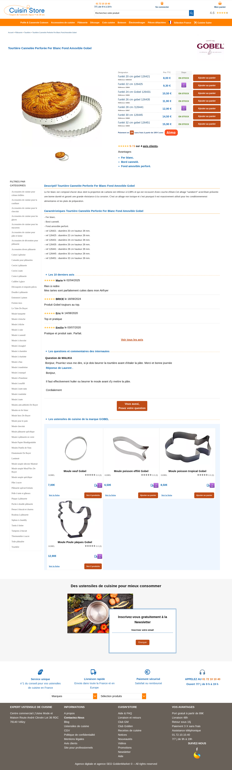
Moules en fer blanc (20, 410)
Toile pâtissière (18, 541)
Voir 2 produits (93, 566)
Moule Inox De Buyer (21, 415)
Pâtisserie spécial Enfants (22, 488)
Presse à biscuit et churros (22, 509)
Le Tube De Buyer (20, 308)
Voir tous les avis (132, 339)
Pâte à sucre (17, 482)
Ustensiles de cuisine (76, 726)
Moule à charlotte (19, 356)
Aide (120, 756)
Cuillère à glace (18, 281)
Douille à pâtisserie (20, 292)
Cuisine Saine (204, 23)
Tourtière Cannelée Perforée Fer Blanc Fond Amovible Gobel (54, 33)
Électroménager (137, 22)
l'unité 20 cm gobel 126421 (134, 76)
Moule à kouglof (19, 346)
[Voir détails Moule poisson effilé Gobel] (131, 448)
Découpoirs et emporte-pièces (24, 287)
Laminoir (15, 458)
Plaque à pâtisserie (19, 499)
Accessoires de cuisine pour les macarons (25, 226)
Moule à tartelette (19, 394)
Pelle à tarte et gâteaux (21, 493)
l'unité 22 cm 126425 (130, 84)
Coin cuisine (108, 22)
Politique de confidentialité (79, 734)
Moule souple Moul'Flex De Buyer (23, 470)
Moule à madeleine (20, 367)
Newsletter (124, 751)
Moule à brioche (18, 319)
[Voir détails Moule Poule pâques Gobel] (75, 519)
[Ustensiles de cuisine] (24, 14)
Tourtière (27, 33)
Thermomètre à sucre (20, 536)
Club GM (123, 721)
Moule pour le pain (20, 421)
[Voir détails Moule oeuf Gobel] (75, 448)
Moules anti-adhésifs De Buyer (25, 405)
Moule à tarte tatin (19, 389)
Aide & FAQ (125, 713)
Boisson (122, 22)
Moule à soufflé (18, 383)
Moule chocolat (18, 426)
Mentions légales (74, 739)
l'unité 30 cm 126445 (130, 114)
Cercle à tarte (17, 271)
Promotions (125, 747)
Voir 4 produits (93, 495)
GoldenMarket (122, 763)
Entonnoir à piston (19, 297)
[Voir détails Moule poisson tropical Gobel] (187, 448)
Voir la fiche (54, 495)
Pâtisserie (82, 22)
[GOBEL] (210, 59)
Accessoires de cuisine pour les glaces (25, 218)
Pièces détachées (157, 22)
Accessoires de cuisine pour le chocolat (24, 210)
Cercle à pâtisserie (19, 265)
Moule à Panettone (19, 378)
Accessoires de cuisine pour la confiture (24, 202)
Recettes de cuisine (129, 730)
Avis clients (70, 743)
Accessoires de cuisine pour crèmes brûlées (23, 193)
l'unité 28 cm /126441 (131, 107)
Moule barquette (18, 314)
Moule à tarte (17, 399)
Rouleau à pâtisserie (20, 515)
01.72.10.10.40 (181, 734)
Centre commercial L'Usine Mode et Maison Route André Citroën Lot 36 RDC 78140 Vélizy (34, 717)
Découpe (94, 22)
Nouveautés (125, 739)
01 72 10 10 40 (103, 4)
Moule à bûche (18, 324)
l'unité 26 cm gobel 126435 (134, 99)
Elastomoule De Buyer (21, 453)
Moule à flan (17, 362)
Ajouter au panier (148, 495)
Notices (122, 734)
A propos (69, 713)
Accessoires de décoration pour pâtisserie (25, 242)
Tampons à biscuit (19, 531)
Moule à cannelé (19, 335)
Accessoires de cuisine (63, 22)
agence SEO (105, 763)
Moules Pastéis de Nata (21, 448)
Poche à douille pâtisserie (22, 504)
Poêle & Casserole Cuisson (34, 22)
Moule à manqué (19, 373)
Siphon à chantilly (19, 520)
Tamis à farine (17, 525)
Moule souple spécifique (22, 477)
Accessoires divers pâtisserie (24, 249)
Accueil (10, 33)
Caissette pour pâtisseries (22, 260)
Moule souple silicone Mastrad (24, 464)
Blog (66, 721)
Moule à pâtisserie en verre (23, 437)
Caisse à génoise (19, 255)
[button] (191, 13)
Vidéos (122, 743)
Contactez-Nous (74, 717)
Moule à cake (17, 330)
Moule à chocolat (19, 340)
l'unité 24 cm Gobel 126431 (134, 91)
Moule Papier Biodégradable (24, 442)
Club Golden (125, 726)
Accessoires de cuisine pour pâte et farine (23, 234)
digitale (89, 763)
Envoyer (142, 642)
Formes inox (17, 303)
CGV (67, 730)
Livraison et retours (129, 717)
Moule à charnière (19, 351)
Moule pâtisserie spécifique (23, 432)
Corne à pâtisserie (19, 276)
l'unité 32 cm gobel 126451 (134, 122)
